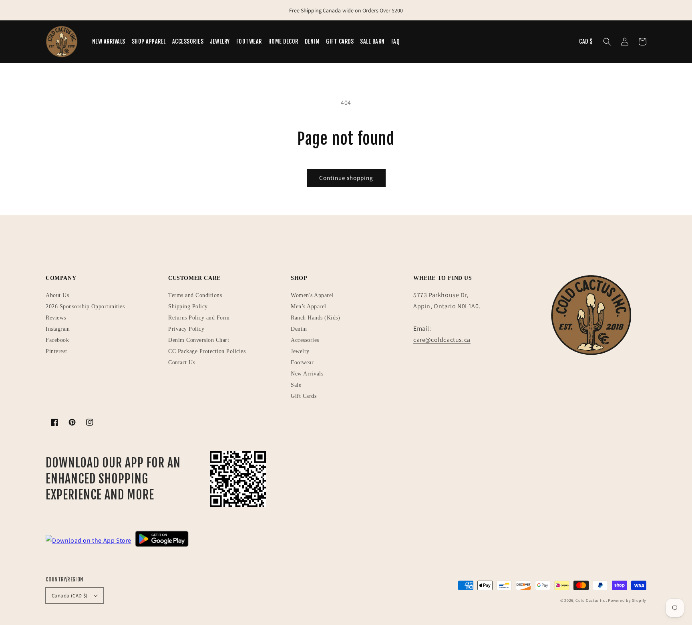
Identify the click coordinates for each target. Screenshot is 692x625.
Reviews (56, 318)
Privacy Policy (186, 329)
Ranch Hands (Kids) (315, 318)
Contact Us (181, 362)
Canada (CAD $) (70, 595)
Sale (296, 385)
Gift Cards (303, 396)
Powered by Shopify (627, 600)
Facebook (57, 340)
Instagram (58, 329)
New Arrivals (307, 374)
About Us (57, 295)
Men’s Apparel (308, 307)
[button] (607, 41)
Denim (299, 329)
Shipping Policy (188, 307)
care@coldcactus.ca (442, 339)
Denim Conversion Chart (198, 340)
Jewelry (300, 351)
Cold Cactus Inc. (591, 600)
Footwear (302, 362)
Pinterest (56, 351)
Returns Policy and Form (199, 318)
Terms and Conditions (195, 295)
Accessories (305, 340)
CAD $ (586, 41)
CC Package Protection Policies (206, 351)
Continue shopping (346, 178)
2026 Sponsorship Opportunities (85, 307)
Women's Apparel (312, 295)
